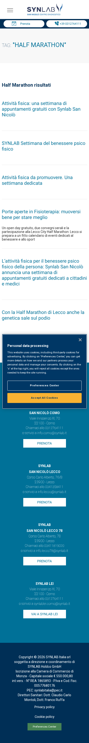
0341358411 (54, 487)
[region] (44, 371)
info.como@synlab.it (51, 433)
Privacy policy (44, 707)
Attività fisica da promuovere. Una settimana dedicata (37, 180)
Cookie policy (44, 717)
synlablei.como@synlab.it (52, 604)
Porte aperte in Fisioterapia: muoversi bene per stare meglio (41, 214)
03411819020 (54, 546)
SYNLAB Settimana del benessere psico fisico (43, 146)
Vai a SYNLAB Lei (44, 614)
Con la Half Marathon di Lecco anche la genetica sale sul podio (43, 315)
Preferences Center (44, 726)
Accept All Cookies (44, 397)
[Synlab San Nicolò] (45, 15)
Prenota (25, 23)
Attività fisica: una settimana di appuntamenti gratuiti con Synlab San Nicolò (41, 109)
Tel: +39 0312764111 (68, 23)
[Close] (80, 340)
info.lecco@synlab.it (52, 492)
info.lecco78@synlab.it (52, 551)
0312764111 (54, 428)
